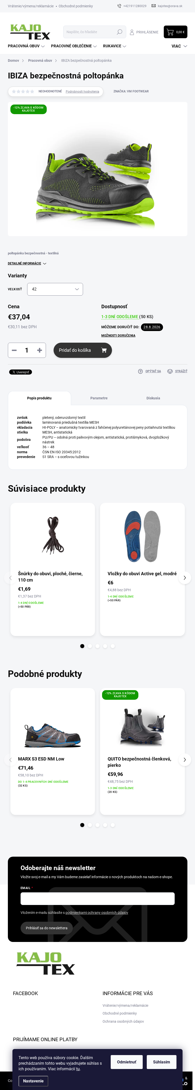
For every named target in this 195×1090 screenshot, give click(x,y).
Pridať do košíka (75, 350)
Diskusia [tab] (153, 398)
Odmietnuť (126, 1062)
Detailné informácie (24, 263)
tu (78, 1068)
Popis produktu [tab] (39, 398)
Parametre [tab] (99, 398)
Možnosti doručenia (118, 335)
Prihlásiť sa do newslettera (47, 928)
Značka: (131, 91)
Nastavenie (33, 1081)
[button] (82, 646)
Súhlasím (161, 1062)
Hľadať (119, 32)
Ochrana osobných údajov (123, 1021)
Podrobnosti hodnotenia (82, 91)
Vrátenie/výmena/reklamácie (31, 6)
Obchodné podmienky (76, 6)
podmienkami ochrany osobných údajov (97, 913)
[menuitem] (27, 46)
